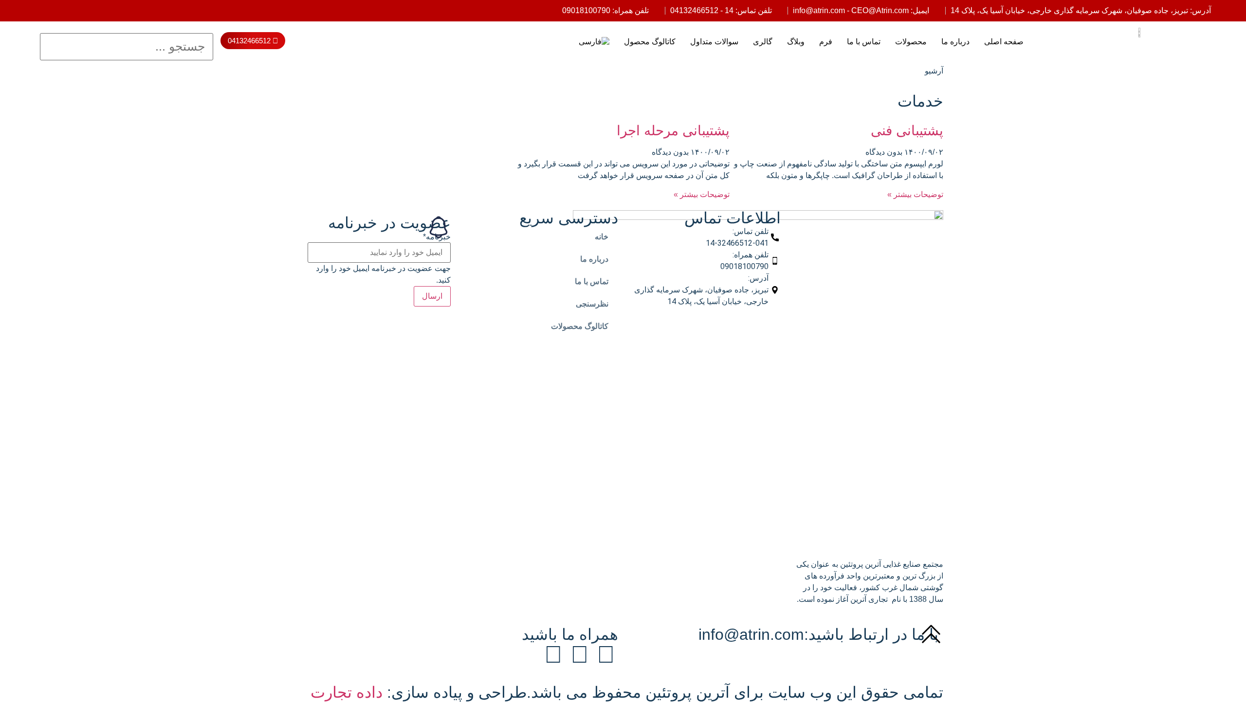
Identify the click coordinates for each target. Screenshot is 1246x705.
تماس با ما (863, 41)
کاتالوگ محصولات (579, 326)
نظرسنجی (592, 303)
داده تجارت (347, 692)
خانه (601, 236)
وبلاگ (796, 41)
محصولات (911, 41)
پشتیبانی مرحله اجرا (673, 130)
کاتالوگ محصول (650, 41)
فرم (825, 41)
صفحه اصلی (1004, 41)
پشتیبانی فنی (907, 130)
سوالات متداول (714, 41)
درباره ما (955, 41)
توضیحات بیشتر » (915, 194)
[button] (126, 27)
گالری (762, 41)
